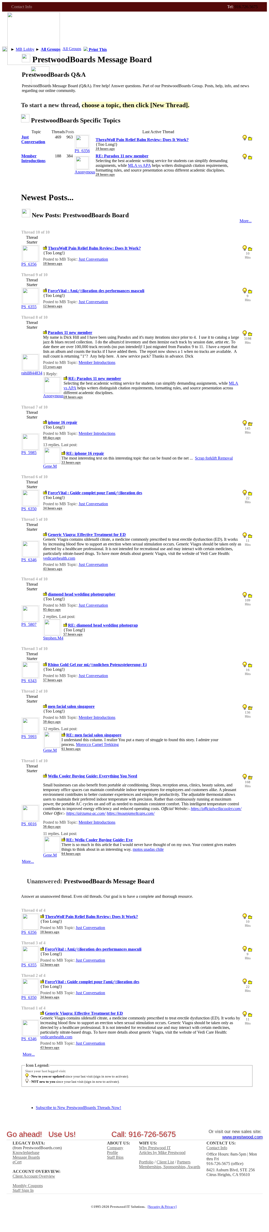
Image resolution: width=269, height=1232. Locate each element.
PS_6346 (29, 560)
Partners (183, 1162)
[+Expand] (4, 49)
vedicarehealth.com (59, 558)
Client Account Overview (34, 1176)
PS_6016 (29, 824)
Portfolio (146, 1162)
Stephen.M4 (53, 638)
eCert (17, 1162)
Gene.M (50, 466)
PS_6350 (29, 509)
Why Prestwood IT (155, 1148)
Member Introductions (97, 362)
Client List (165, 1162)
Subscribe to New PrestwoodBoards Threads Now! (78, 1107)
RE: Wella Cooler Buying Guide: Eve (99, 840)
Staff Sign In (23, 1190)
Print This (97, 49)
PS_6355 (29, 307)
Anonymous (85, 172)
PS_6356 (82, 150)
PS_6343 (29, 680)
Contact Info (21, 6)
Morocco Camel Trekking (97, 744)
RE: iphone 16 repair (85, 453)
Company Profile (115, 1150)
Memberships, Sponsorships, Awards (169, 1166)
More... (246, 221)
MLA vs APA (139, 165)
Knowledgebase (26, 1152)
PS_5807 (29, 624)
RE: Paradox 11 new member (94, 378)
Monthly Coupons (28, 1185)
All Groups (72, 49)
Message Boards (26, 1157)
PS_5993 (29, 736)
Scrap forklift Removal (214, 458)
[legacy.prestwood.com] (40, 83)
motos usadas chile (148, 849)
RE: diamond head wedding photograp (103, 625)
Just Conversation (93, 259)
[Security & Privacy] (162, 1207)
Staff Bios (115, 1157)
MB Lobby (25, 49)
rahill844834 (31, 373)
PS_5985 (29, 452)
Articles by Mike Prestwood (162, 1152)
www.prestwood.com (242, 1137)
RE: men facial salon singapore (93, 735)
